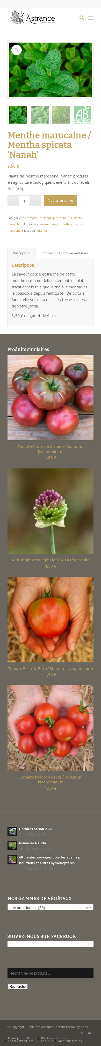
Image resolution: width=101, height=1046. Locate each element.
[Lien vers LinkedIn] (89, 1033)
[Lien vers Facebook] (82, 1033)
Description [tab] (21, 253)
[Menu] (90, 18)
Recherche (18, 986)
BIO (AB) (42, 230)
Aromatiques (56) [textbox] (49, 907)
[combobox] (50, 907)
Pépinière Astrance (40, 1027)
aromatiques (49, 224)
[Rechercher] (79, 17)
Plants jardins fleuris (58, 218)
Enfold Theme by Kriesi (72, 1027)
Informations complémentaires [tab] (64, 253)
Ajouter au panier (60, 200)
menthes (66, 224)
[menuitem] (79, 17)
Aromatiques (33, 218)
